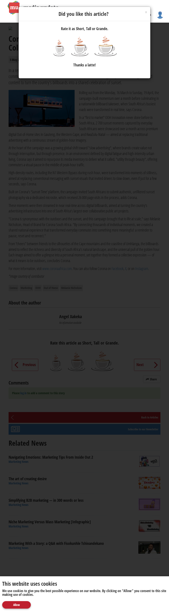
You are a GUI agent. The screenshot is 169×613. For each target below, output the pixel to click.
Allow (16, 605)
